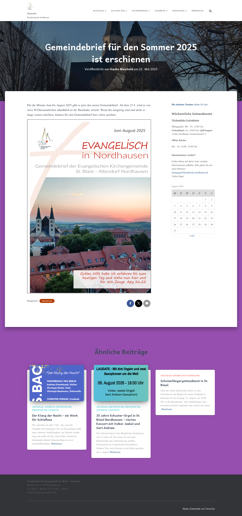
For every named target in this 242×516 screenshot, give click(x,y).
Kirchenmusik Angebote (45, 410)
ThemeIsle (210, 508)
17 (175, 218)
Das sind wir (118, 10)
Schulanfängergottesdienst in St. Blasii (184, 382)
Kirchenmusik (64, 406)
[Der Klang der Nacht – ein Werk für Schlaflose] (57, 382)
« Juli (191, 235)
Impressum (197, 10)
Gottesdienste (140, 10)
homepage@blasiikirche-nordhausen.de (190, 172)
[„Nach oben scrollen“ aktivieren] (235, 509)
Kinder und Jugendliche (186, 375)
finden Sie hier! (190, 104)
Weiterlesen (56, 443)
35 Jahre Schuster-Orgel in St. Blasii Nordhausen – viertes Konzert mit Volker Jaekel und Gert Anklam (118, 421)
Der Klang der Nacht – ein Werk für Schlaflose (55, 417)
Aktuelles (99, 10)
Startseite (113, 410)
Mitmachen (178, 10)
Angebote (160, 10)
